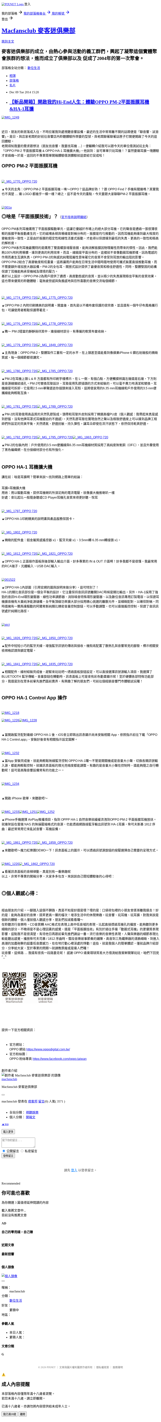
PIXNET (51, 1367)
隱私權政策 (102, 1367)
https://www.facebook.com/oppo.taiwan (60, 1058)
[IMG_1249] (10, 117)
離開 (22, 1414)
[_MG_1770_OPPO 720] (19, 181)
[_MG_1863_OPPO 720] (90, 437)
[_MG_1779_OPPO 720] (19, 345)
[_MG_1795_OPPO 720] (55, 437)
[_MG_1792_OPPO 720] (19, 437)
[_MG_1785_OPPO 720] (55, 371)
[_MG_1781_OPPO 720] (19, 406)
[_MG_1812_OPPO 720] (19, 553)
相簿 (12, 76)
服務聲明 (118, 1367)
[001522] (8, 579)
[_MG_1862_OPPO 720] (37, 864)
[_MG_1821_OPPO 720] (55, 553)
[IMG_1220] (10, 864)
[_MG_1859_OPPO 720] (55, 842)
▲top (5, 1124)
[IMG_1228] (28, 720)
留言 (41, 1101)
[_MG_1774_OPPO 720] (19, 297)
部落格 (14, 80)
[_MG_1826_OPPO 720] (19, 638)
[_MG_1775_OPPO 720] (55, 297)
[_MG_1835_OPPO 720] (55, 664)
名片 (12, 85)
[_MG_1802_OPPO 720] (19, 532)
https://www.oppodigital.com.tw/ (48, 1049)
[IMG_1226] (10, 720)
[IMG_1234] (10, 784)
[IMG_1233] (10, 812)
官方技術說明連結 (73, 217)
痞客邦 (33, 1101)
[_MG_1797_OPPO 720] (19, 511)
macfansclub (9, 1079)
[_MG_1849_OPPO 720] (55, 345)
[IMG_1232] (10, 753)
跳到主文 (8, 41)
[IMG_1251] (28, 812)
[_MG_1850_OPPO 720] (55, 638)
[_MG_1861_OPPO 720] (19, 842)
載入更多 (8, 1131)
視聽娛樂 (32, 1112)
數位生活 (33, 68)
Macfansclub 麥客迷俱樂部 (38, 30)
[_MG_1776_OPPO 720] (19, 323)
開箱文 (30, 1117)
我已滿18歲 (9, 1414)
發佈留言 (8, 1155)
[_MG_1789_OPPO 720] (55, 406)
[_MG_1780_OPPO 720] (19, 371)
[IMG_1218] (10, 713)
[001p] (7, 207)
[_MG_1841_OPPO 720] (19, 664)
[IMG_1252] (46, 812)
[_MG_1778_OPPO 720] (55, 323)
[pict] (6, 624)
